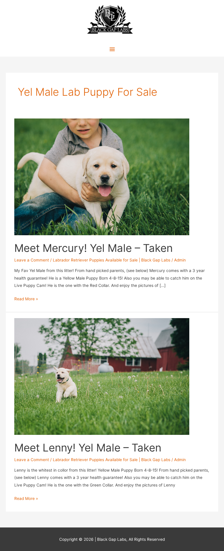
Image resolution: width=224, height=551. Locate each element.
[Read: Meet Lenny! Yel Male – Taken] (101, 376)
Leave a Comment (31, 260)
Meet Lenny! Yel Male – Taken (87, 447)
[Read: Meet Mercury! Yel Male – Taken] (101, 176)
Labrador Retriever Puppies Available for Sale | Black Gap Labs (111, 260)
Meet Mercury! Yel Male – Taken (93, 248)
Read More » (26, 299)
